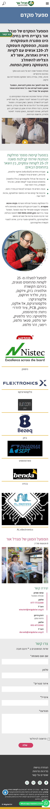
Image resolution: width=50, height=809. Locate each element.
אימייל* (44, 697)
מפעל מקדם (34, 15)
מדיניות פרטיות (40, 771)
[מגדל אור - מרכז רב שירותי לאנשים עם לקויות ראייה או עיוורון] (25, 3)
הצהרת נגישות (40, 767)
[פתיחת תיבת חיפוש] (4, 3)
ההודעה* (43, 711)
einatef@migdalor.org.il (31, 609)
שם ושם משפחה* (39, 656)
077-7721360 (37, 602)
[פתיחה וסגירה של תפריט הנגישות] (5, 792)
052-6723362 (37, 625)
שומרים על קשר (40, 775)
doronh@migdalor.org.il (31, 632)
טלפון (45, 669)
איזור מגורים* (40, 683)
